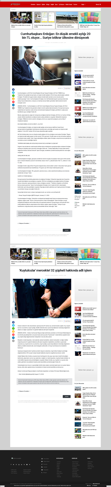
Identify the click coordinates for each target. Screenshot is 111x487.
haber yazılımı (45, 483)
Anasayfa (13, 9)
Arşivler (45, 467)
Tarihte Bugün (75, 470)
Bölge (47, 4)
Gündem (33, 4)
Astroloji (90, 468)
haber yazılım (63, 483)
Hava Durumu (75, 461)
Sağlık (52, 4)
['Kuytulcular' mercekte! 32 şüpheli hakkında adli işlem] (41, 298)
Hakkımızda (13, 469)
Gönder (66, 230)
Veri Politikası (14, 473)
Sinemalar (74, 471)
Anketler (90, 463)
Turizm (75, 4)
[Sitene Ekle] (30, 464)
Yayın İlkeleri (14, 471)
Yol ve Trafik (75, 463)
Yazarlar (45, 464)
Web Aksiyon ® (96, 483)
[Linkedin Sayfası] (22, 464)
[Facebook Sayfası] (12, 464)
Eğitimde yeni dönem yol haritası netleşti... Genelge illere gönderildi (89, 94)
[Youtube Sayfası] (19, 464)
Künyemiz (45, 469)
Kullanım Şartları (27, 469)
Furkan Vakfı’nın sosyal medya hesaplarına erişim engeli (89, 82)
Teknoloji (59, 476)
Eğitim (43, 4)
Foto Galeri (46, 458)
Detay (89, 485)
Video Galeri (46, 461)
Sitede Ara (90, 461)
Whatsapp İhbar (27, 471)
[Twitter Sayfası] (14, 464)
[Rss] (25, 464)
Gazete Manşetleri (76, 476)
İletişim (45, 472)
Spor (56, 4)
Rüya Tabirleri (91, 466)
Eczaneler (74, 466)
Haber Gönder (26, 473)
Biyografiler (90, 465)
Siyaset (39, 4)
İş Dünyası (61, 4)
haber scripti (57, 483)
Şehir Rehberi (75, 475)
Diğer (83, 4)
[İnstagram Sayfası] (17, 464)
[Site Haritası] (27, 464)
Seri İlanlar (74, 473)
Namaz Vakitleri (76, 465)
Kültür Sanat (69, 4)
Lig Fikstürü (74, 468)
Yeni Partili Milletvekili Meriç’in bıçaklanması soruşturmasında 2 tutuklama (90, 114)
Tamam (95, 485)
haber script (69, 483)
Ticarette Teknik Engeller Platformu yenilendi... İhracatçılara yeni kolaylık (89, 191)
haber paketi (51, 483)
